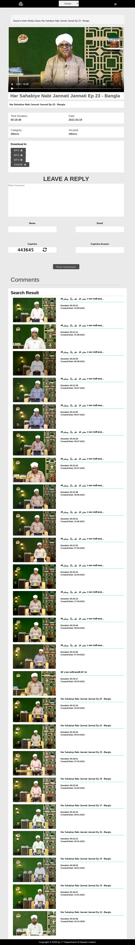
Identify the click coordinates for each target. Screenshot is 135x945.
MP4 (17, 150)
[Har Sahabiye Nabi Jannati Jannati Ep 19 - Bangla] (34, 763)
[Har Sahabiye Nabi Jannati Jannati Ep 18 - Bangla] (34, 790)
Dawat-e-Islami (20, 21)
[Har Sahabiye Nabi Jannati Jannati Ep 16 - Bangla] (34, 843)
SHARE (19, 164)
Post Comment (66, 267)
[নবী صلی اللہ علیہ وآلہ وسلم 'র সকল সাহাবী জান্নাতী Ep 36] (34, 363)
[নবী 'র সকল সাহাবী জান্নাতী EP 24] (34, 683)
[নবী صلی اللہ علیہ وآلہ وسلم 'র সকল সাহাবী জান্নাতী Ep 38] (34, 310)
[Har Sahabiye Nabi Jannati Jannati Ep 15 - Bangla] (34, 896)
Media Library (34, 21)
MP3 (17, 155)
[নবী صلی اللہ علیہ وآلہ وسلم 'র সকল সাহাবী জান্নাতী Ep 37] (34, 336)
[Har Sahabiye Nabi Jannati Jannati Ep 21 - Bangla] (34, 736)
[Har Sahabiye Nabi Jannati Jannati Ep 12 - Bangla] (34, 923)
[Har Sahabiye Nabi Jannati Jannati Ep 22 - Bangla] (34, 710)
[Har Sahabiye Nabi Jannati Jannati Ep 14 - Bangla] (34, 870)
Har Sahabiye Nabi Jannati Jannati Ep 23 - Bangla (65, 21)
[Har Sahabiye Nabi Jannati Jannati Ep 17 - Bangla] (34, 816)
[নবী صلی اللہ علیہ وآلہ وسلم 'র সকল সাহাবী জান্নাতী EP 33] (34, 470)
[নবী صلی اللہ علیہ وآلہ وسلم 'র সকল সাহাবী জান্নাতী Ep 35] (34, 390)
